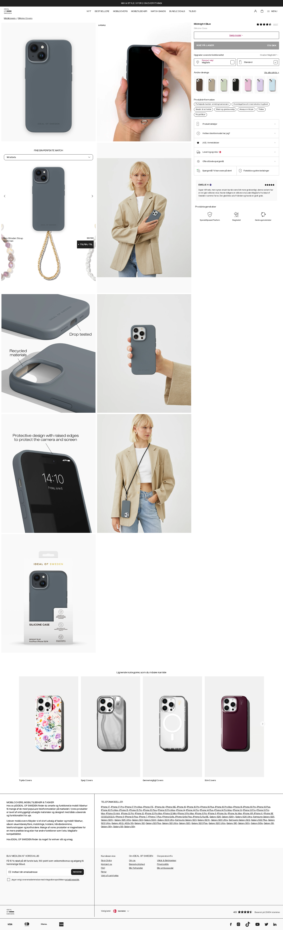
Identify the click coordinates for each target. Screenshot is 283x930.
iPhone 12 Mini (169, 813)
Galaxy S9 (269, 823)
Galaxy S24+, (150, 820)
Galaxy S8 (118, 826)
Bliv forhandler (136, 868)
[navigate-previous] (262, 724)
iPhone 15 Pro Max (166, 810)
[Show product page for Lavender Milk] (260, 85)
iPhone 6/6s (168, 817)
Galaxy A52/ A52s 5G (122, 823)
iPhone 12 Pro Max (153, 813)
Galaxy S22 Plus (259, 820)
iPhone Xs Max (235, 813)
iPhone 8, (120, 817)
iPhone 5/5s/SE (200, 817)
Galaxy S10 (231, 823)
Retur (104, 872)
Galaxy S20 (184, 823)
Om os (132, 860)
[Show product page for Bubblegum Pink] (247, 85)
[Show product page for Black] (235, 85)
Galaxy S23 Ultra (219, 820)
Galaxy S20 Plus (199, 823)
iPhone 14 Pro (192, 810)
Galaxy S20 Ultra (217, 823)
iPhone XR (248, 813)
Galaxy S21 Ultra (170, 823)
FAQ (103, 868)
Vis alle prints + (271, 72)
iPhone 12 (139, 813)
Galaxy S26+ (228, 817)
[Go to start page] (7, 11)
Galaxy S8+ (129, 826)
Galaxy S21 (139, 823)
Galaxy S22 (244, 820)
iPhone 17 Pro (117, 807)
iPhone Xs (222, 813)
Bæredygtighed (137, 864)
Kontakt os (106, 864)
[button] (255, 912)
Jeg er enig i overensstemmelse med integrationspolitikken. (45, 879)
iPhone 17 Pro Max (133, 807)
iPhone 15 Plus (150, 810)
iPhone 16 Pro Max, (224, 807)
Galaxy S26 (215, 817)
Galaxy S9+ (106, 826)
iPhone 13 (237, 810)
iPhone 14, (180, 810)
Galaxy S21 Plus (153, 823)
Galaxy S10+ (244, 823)
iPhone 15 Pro (135, 810)
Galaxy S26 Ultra (243, 817)
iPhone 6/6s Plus (183, 817)
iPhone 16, (181, 807)
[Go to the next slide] (92, 196)
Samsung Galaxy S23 (185, 820)
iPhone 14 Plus (206, 810)
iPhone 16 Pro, (193, 807)
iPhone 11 (212, 813)
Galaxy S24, (138, 820)
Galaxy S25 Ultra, (123, 820)
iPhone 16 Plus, (207, 807)
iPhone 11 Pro (201, 813)
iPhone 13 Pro (249, 810)
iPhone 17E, (148, 807)
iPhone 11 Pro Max (186, 813)
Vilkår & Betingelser (166, 860)
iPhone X (258, 813)
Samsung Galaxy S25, (264, 817)
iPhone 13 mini (113, 813)
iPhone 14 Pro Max (223, 810)
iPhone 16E (171, 807)
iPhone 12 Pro (127, 813)
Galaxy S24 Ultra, (166, 820)
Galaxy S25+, (107, 820)
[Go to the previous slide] (4, 196)
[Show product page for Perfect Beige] (211, 85)
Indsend (77, 872)
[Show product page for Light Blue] (272, 85)
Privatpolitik (163, 864)
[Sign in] (255, 11)
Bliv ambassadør (165, 868)
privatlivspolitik (72, 879)
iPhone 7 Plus (154, 817)
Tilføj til (85, 244)
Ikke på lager (236, 45)
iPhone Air (159, 807)
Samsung (234, 820)
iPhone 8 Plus (131, 817)
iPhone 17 (105, 807)
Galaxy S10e (257, 823)
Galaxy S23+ (204, 820)
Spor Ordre (106, 860)
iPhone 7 (143, 817)
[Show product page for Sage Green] (223, 85)
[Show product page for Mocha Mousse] (199, 85)
